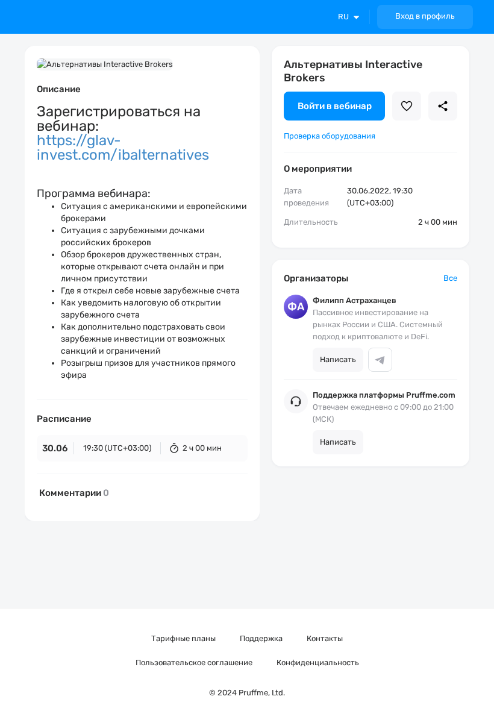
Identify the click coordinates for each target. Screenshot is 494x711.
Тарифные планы (183, 638)
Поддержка (261, 638)
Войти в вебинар (335, 106)
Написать (338, 359)
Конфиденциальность (318, 662)
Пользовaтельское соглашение (194, 662)
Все (450, 278)
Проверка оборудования (329, 135)
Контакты (325, 638)
